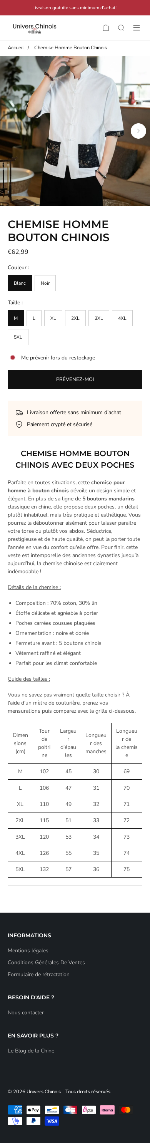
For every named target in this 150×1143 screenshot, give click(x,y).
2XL (75, 318)
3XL (99, 318)
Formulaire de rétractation (39, 974)
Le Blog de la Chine (31, 1050)
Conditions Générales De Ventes (46, 962)
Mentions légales (28, 950)
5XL (18, 337)
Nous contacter (26, 1012)
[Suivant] (138, 131)
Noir (45, 283)
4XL (122, 318)
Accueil (16, 47)
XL (53, 318)
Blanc (20, 283)
